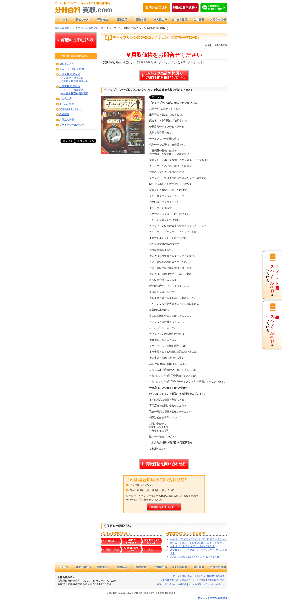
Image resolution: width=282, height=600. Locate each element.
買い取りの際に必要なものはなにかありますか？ (197, 542)
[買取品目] (121, 19)
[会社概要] (198, 19)
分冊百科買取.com (65, 28)
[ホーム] (64, 19)
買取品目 (69, 74)
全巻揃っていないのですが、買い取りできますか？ (198, 539)
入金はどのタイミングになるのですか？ (192, 546)
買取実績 (69, 86)
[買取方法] (102, 19)
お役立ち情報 (66, 119)
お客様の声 (65, 98)
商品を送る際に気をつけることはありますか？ (196, 556)
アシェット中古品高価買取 (212, 598)
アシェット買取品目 (72, 77)
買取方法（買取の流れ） (73, 68)
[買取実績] (141, 19)
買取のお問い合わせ (70, 109)
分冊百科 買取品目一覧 (91, 28)
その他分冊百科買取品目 (74, 81)
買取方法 (200, 576)
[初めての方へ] (83, 19)
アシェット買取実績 (72, 90)
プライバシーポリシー (71, 124)
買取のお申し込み (216, 580)
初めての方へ (66, 63)
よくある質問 (66, 103)
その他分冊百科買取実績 (74, 93)
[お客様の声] (160, 19)
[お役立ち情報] (217, 19)
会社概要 (64, 114)
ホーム (176, 576)
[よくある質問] (179, 19)
